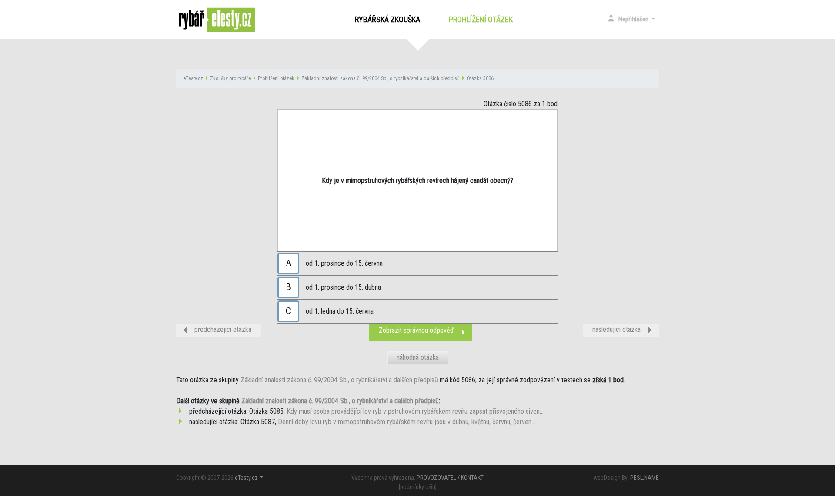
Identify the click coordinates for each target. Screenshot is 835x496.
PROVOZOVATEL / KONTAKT (450, 477)
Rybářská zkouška (387, 19)
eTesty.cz (193, 78)
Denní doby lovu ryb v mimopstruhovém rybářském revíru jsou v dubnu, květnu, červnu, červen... (406, 422)
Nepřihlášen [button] (634, 19)
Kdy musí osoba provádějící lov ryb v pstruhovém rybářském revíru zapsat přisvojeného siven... (415, 411)
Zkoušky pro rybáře (230, 78)
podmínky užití (417, 486)
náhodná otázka (418, 357)
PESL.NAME (644, 477)
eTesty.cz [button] (246, 477)
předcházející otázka (222, 329)
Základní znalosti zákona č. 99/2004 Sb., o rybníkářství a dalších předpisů (380, 78)
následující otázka (616, 329)
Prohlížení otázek (482, 19)
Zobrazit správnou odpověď (416, 330)
